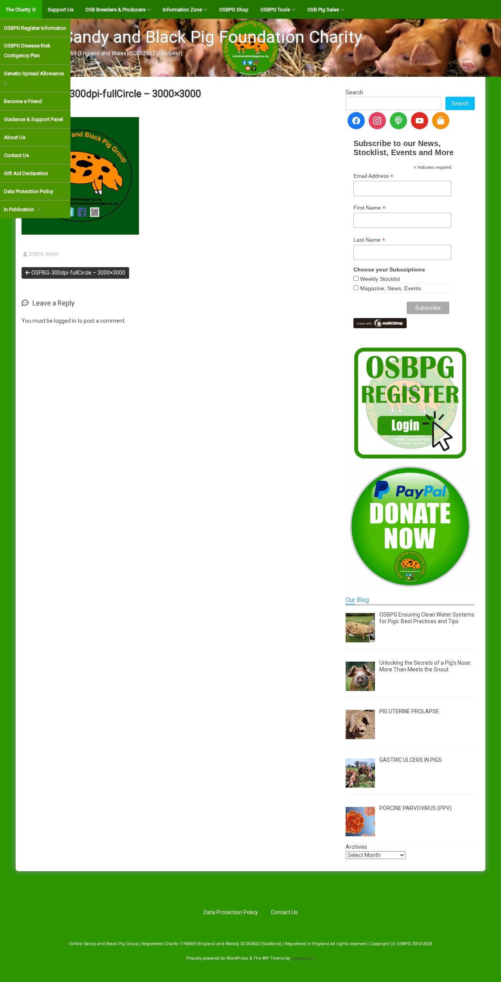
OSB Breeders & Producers (115, 10)
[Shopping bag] (440, 120)
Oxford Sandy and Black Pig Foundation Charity (185, 37)
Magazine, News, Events (390, 288)
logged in (65, 321)
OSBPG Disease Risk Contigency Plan (27, 50)
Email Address (373, 176)
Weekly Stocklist (380, 279)
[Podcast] (398, 120)
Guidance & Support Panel (33, 119)
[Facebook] (356, 120)
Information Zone (182, 10)
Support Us (61, 10)
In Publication (19, 209)
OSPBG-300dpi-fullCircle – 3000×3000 (77, 272)
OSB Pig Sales (323, 10)
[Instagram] (377, 120)
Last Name (369, 240)
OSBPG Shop (234, 10)
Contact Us (16, 155)
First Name (369, 208)
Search (354, 92)
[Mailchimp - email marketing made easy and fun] (380, 322)
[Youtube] (419, 120)
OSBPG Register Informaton (35, 28)
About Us (14, 137)
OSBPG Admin (44, 254)
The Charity (18, 10)
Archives (356, 847)
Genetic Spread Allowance (34, 73)
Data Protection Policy (28, 191)
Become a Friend (23, 101)
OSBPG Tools (275, 10)
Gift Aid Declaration (26, 173)
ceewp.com (302, 958)
